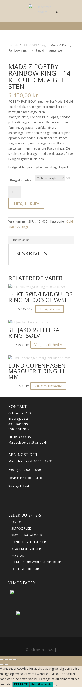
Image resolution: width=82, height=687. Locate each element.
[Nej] (55, 685)
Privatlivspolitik (41, 684)
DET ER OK (21, 684)
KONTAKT (18, 555)
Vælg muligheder (48, 344)
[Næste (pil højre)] (6, 664)
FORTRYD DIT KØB (25, 569)
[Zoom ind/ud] (1, 659)
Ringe (25, 227)
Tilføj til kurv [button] (49, 309)
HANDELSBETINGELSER (28, 542)
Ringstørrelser (21, 180)
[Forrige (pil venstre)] (1, 664)
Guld (69, 221)
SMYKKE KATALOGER (26, 535)
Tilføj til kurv (26, 203)
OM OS (16, 522)
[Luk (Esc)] (15, 659)
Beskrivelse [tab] (21, 240)
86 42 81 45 (22, 437)
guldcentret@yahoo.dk (31, 442)
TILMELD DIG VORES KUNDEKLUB (36, 562)
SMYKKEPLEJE (21, 528)
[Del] (10, 659)
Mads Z (13, 227)
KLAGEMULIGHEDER (26, 549)
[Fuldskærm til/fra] (6, 659)
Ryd (67, 178)
